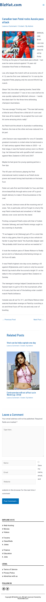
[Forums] (23, 538)
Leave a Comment (9, 26)
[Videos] (23, 532)
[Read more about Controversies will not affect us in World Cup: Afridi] (23, 370)
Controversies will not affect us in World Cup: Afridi (21, 393)
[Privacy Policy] (23, 573)
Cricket (21, 26)
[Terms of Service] (23, 569)
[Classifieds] (23, 541)
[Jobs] (23, 557)
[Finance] (23, 550)
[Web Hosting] (23, 525)
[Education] (23, 553)
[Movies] (23, 529)
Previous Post (9, 319)
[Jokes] (23, 544)
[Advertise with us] (23, 576)
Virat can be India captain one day (21, 342)
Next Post (39, 319)
